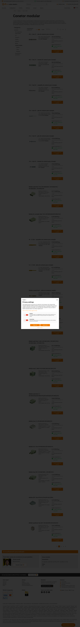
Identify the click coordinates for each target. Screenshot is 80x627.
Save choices (40, 327)
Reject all (35, 325)
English (24, 299)
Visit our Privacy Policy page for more (30, 310)
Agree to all (45, 325)
